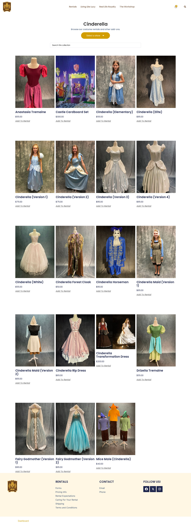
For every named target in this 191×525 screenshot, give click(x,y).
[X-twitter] (153, 489)
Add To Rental (22, 121)
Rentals (73, 6)
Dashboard (23, 521)
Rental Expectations (65, 496)
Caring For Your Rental (66, 499)
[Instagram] (160, 489)
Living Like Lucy (88, 6)
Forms (58, 488)
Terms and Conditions (66, 507)
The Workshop (127, 6)
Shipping (59, 503)
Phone (102, 492)
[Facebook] (146, 489)
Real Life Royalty (107, 6)
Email (102, 488)
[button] (185, 7)
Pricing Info (61, 492)
